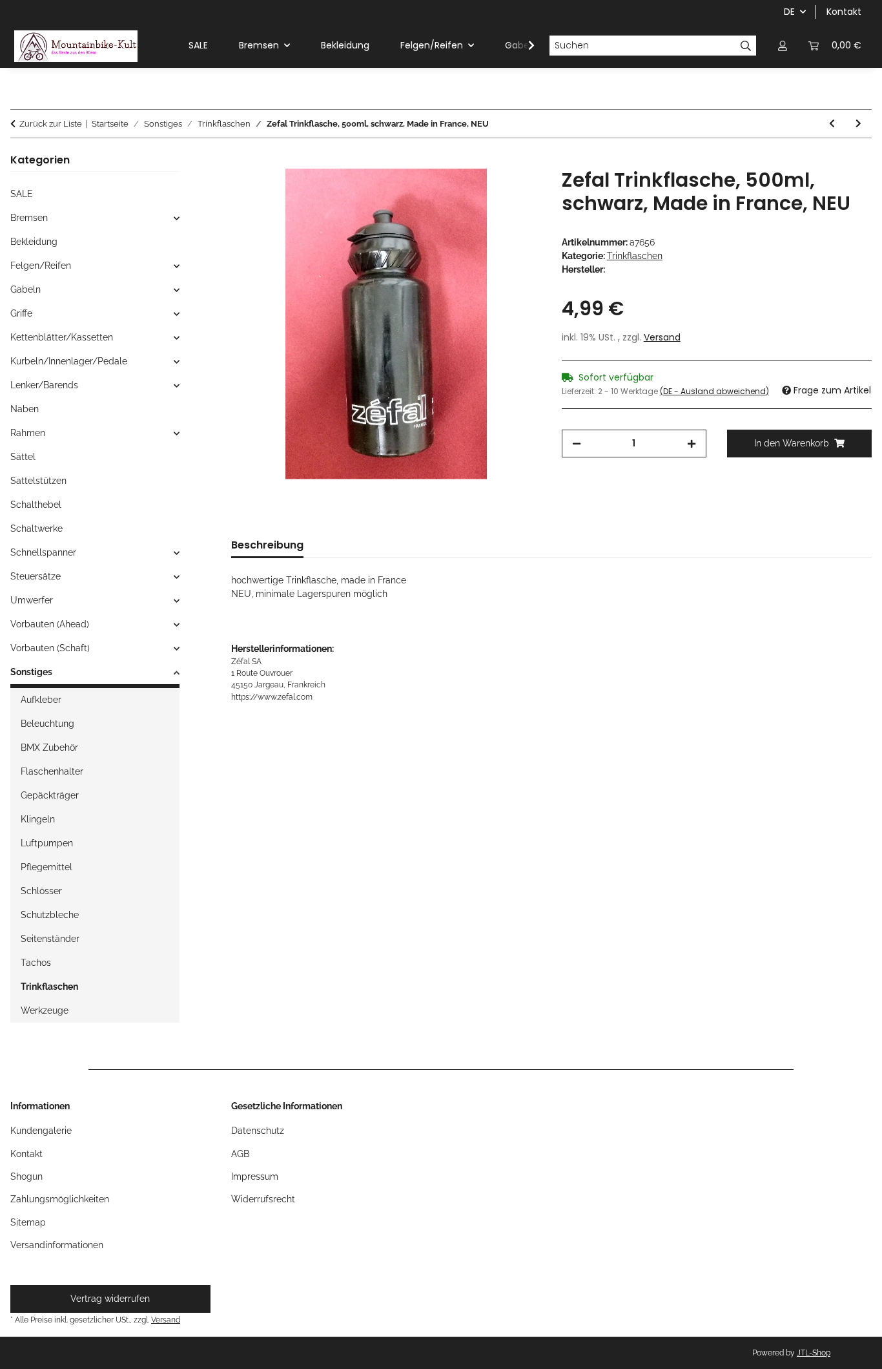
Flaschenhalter (52, 771)
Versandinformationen (56, 1245)
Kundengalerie (41, 1130)
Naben (24, 409)
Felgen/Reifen (40, 265)
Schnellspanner (43, 552)
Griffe (21, 313)
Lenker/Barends (44, 385)
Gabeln (25, 289)
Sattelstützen (38, 480)
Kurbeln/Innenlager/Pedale (68, 361)
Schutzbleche (50, 915)
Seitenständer (50, 939)
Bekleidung (33, 241)
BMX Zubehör (49, 747)
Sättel (23, 457)
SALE (21, 194)
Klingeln (38, 819)
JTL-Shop (813, 1352)
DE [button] (789, 11)
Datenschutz (257, 1130)
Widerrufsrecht (263, 1199)
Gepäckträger (50, 795)
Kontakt (843, 11)
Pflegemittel (46, 867)
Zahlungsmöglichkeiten (59, 1199)
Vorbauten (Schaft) (50, 648)
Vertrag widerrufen (110, 1298)
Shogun (26, 1176)
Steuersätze (35, 576)
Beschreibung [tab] (267, 545)
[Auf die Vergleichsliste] (514, 193)
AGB (240, 1154)
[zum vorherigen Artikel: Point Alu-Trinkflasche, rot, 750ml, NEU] (832, 124)
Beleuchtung (47, 723)
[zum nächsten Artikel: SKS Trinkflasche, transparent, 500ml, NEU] (858, 124)
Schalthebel (35, 504)
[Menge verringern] (576, 443)
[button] (782, 45)
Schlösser (41, 891)
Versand (662, 337)
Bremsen (29, 218)
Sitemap (28, 1222)
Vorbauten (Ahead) (49, 624)
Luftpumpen (47, 843)
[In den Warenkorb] (241, 161)
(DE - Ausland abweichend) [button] (714, 391)
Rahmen (27, 433)
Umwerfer (31, 600)
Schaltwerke (36, 528)
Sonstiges (31, 672)
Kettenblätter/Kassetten (61, 337)
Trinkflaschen (634, 256)
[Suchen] (746, 46)
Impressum (254, 1176)
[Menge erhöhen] (691, 443)
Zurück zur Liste (50, 124)
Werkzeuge (44, 1010)
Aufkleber (41, 700)
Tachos (36, 962)
